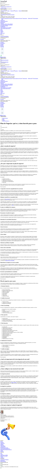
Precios (1, 30)
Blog (1, 453)
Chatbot (8, 10)
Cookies (1, 456)
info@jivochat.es (3, 461)
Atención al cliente (3, 68)
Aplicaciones (2, 93)
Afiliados (1, 31)
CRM (2, 19)
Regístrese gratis (3, 116)
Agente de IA (3, 6)
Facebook (2, 442)
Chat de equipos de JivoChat (17, 18)
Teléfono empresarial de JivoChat (6, 18)
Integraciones (25, 18)
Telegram (20, 10)
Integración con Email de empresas (6, 449)
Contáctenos (2, 457)
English (1, 60)
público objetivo (13, 382)
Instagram (16, 10)
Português (6, 60)
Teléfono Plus (30, 18)
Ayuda (1, 32)
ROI (13, 205)
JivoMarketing (3, 14)
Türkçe (4, 60)
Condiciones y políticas (4, 455)
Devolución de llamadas (10, 14)
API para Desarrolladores (4, 459)
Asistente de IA (8, 6)
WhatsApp (12, 10)
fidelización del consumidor (9, 260)
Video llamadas (35, 18)
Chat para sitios (3, 10)
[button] (19, 2)
